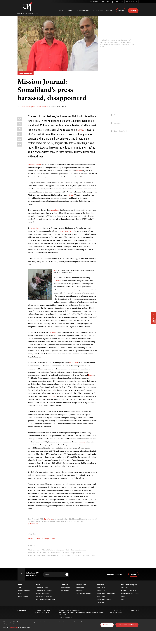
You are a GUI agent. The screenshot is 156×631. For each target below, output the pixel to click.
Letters (20, 593)
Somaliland (76, 555)
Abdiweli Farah (34, 550)
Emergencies (65, 588)
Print (116, 115)
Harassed (31, 552)
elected (79, 170)
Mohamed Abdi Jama (36, 555)
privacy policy (13, 627)
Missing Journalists (42, 593)
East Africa (48, 519)
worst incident (37, 228)
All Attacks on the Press (44, 596)
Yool (93, 555)
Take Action (79, 591)
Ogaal (71, 195)
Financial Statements (104, 599)
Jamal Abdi (55, 552)
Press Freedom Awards (83, 593)
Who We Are (101, 591)
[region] (78, 625)
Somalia (55, 538)
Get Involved (81, 584)
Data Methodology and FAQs (45, 599)
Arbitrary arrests (34, 164)
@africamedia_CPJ (35, 524)
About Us (100, 584)
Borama (91, 375)
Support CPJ (80, 588)
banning (82, 442)
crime (80, 130)
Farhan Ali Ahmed (78, 550)
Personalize (107, 624)
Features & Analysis (25, 73)
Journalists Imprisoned (43, 591)
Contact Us (100, 602)
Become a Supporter (114, 574)
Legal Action (76, 552)
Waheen (52, 396)
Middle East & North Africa (129, 593)
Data (38, 584)
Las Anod (52, 332)
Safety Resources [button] (81, 10)
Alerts (19, 588)
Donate (121, 10)
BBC (67, 550)
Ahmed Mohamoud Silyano (53, 550)
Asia (122, 599)
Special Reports (23, 596)
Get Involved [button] (97, 10)
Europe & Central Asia (128, 591)
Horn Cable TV (65, 231)
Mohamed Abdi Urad (55, 555)
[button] (136, 1)
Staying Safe (65, 591)
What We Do (101, 588)
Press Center (101, 596)
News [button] (61, 10)
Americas (124, 588)
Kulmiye (58, 280)
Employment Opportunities (106, 593)
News (20, 584)
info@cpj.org (134, 610)
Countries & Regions (129, 584)
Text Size (117, 123)
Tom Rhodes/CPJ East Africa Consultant (34, 107)
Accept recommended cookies (127, 624)
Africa (30, 538)
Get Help (133, 10)
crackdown (54, 210)
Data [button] (69, 10)
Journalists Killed (42, 588)
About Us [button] (109, 10)
